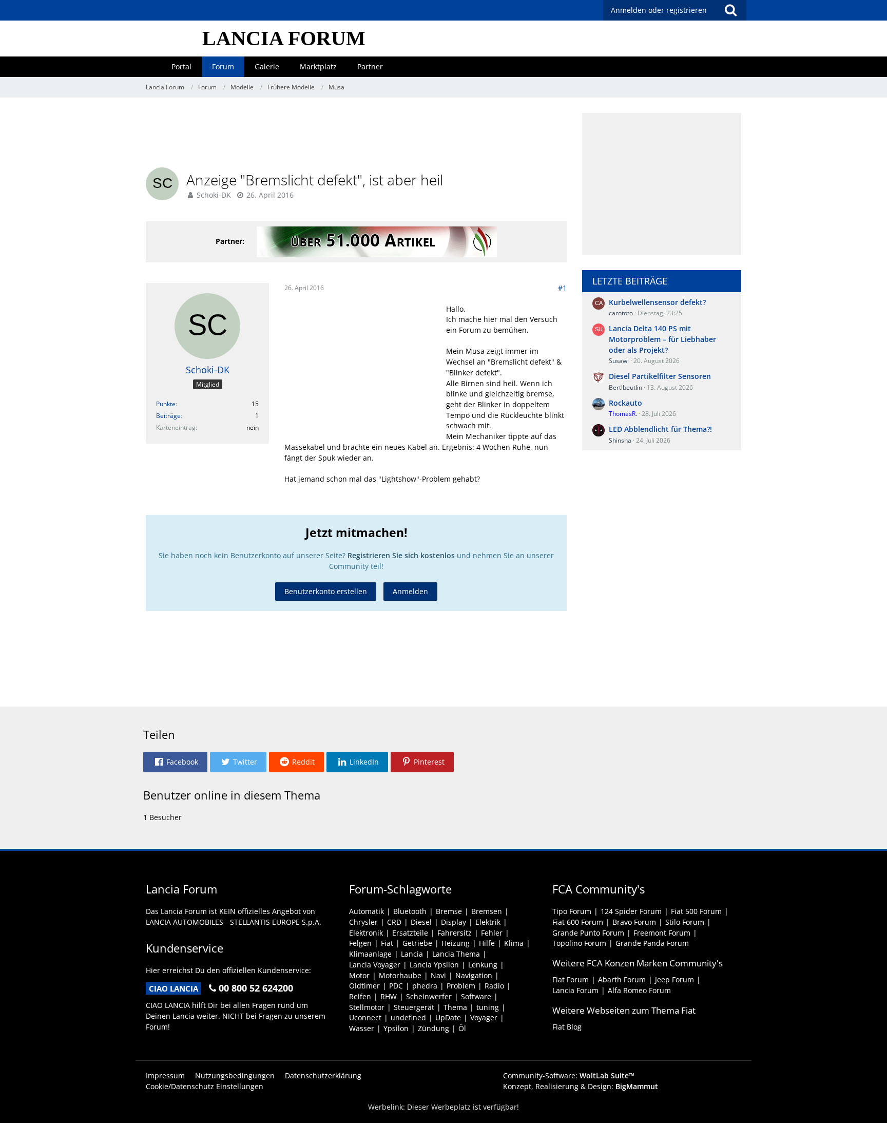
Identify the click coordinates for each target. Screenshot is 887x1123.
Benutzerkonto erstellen (325, 591)
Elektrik (487, 922)
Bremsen (486, 911)
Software (476, 996)
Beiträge (168, 415)
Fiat (387, 943)
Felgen (360, 943)
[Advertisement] (356, 136)
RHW (388, 996)
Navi (438, 975)
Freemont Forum (661, 933)
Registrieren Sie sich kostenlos (401, 555)
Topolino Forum (579, 943)
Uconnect (365, 1017)
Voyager (483, 1017)
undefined (408, 1017)
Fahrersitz (454, 933)
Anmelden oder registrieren (659, 10)
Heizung (455, 943)
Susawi (619, 360)
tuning (487, 1007)
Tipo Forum (571, 911)
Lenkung (482, 964)
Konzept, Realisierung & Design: (580, 1086)
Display (453, 922)
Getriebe (417, 943)
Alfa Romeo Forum (639, 990)
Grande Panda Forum (652, 943)
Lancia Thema (456, 954)
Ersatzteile (410, 933)
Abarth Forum (622, 979)
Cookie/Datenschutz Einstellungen (204, 1086)
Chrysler (363, 922)
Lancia (412, 954)
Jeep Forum (674, 979)
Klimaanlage (370, 954)
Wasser (361, 1028)
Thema (455, 1007)
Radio (494, 986)
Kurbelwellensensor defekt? (657, 302)
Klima (514, 943)
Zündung (433, 1028)
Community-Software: (568, 1075)
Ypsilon (396, 1028)
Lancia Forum (575, 990)
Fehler (492, 933)
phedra (424, 986)
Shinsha (620, 440)
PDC (396, 986)
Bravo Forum (634, 922)
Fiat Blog (567, 1027)
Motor (359, 975)
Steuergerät (414, 1007)
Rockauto (625, 403)
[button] (175, 762)
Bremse (449, 911)
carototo (621, 313)
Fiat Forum (570, 979)
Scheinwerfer (429, 996)
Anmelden (410, 591)
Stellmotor (366, 1007)
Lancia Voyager (374, 964)
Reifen (360, 996)
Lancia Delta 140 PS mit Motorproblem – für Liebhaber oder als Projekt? (662, 338)
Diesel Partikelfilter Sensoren (660, 376)
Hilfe (487, 943)
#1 (562, 288)
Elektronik (366, 933)
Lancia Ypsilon (434, 964)
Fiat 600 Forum (577, 922)
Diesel (421, 922)
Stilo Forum (684, 922)
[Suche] (730, 10)
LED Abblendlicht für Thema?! (660, 429)
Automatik (366, 911)
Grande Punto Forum (588, 933)
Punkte (166, 403)
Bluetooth (410, 911)
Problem (461, 986)
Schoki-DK (214, 195)
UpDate (448, 1017)
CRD (394, 922)
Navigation (473, 975)
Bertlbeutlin (625, 387)
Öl (462, 1028)
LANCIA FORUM (283, 38)
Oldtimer (364, 986)
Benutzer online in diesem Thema (231, 795)
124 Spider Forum (631, 911)
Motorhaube (400, 975)
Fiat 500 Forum (696, 911)
